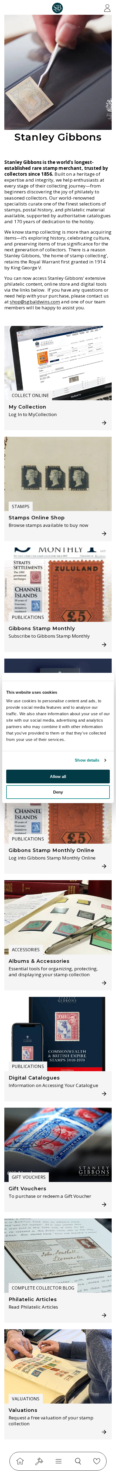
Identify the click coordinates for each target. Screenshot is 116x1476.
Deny (58, 792)
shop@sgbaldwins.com (35, 302)
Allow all (58, 776)
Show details (87, 760)
